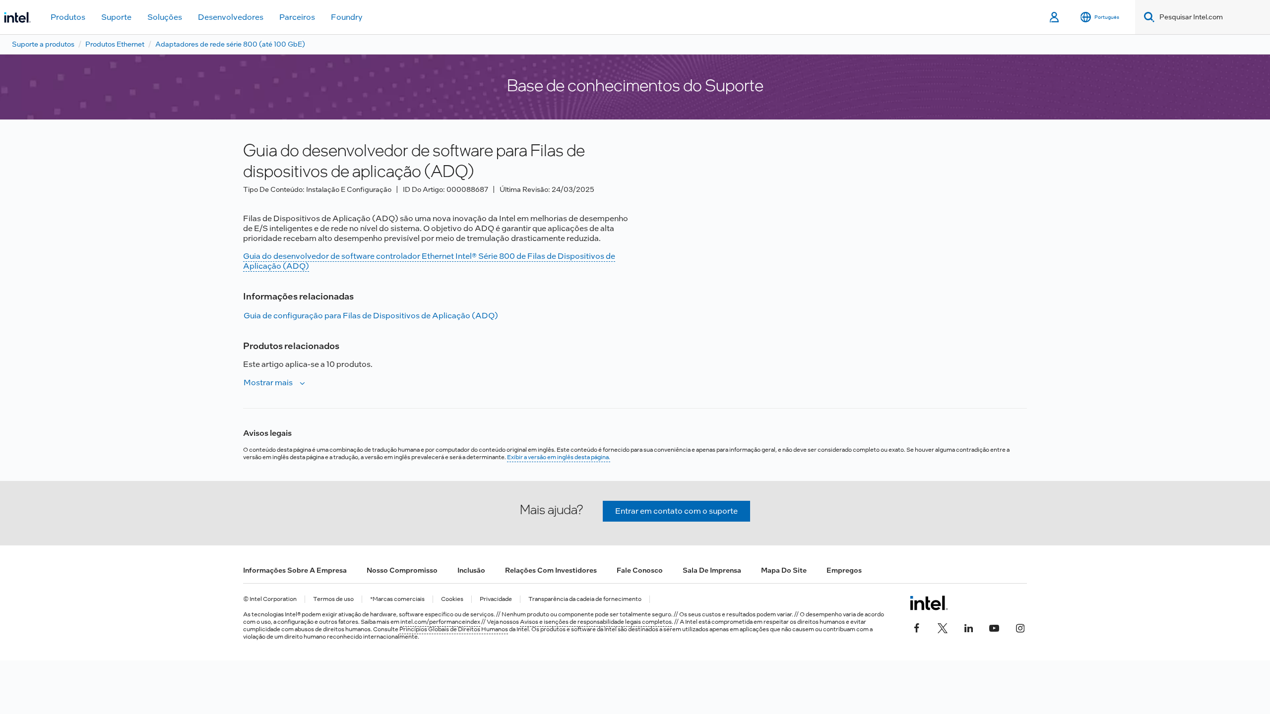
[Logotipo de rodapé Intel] (929, 602)
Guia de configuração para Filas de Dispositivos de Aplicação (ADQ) (371, 315)
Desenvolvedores (230, 17)
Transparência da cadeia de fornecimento (584, 599)
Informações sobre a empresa (295, 570)
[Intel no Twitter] (943, 626)
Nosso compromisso (402, 570)
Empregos (844, 570)
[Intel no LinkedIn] (968, 626)
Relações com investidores (551, 570)
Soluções (164, 17)
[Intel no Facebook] (917, 626)
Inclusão (471, 570)
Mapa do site (784, 570)
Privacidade (496, 599)
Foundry (347, 17)
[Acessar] (1055, 17)
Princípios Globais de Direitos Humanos (453, 629)
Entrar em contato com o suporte (676, 511)
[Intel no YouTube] (994, 626)
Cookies (452, 599)
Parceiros (297, 17)
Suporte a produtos (43, 44)
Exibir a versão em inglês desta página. (558, 457)
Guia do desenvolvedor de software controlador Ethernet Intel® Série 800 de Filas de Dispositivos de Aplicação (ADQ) (429, 261)
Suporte (116, 17)
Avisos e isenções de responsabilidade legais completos (596, 622)
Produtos (68, 17)
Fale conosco (640, 570)
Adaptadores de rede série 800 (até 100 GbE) (230, 44)
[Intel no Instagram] (1020, 626)
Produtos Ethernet (114, 44)
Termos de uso (333, 599)
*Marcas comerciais (397, 599)
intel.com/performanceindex (440, 622)
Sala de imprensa (712, 570)
